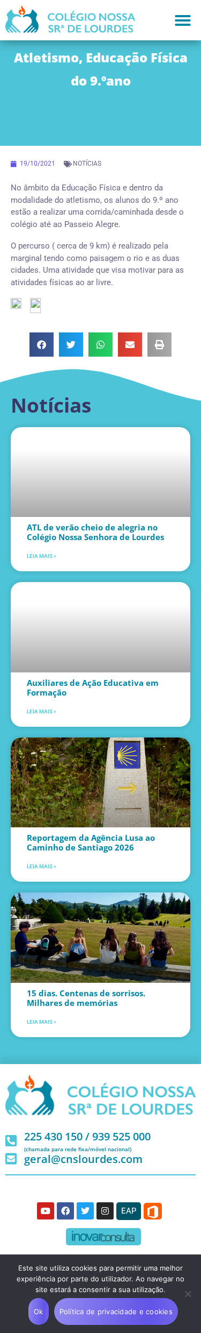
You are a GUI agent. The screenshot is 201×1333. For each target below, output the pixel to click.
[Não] (187, 1293)
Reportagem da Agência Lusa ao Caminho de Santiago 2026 (91, 842)
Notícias (87, 163)
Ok (38, 1311)
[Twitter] (85, 1210)
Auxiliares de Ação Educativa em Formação (93, 687)
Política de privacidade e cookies (116, 1311)
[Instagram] (105, 1210)
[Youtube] (45, 1210)
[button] (183, 20)
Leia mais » (41, 556)
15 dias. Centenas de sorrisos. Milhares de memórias (86, 998)
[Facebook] (65, 1210)
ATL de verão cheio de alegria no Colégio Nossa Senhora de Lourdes (95, 532)
